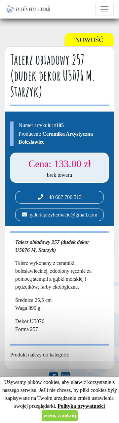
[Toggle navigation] (104, 9)
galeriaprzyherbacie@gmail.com (62, 214)
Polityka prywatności (81, 406)
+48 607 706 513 (62, 197)
